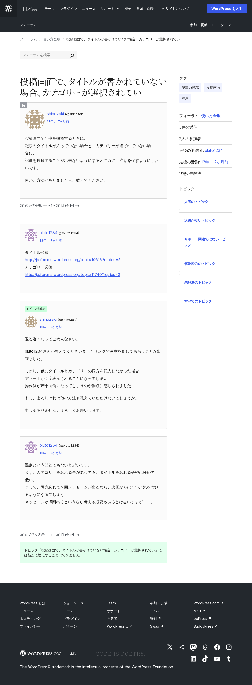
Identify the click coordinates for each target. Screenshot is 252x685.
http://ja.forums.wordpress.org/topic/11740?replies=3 (72, 274)
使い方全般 (51, 39)
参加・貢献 (158, 603)
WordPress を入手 (226, 8)
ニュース (26, 611)
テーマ (68, 611)
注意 (185, 98)
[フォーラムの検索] (72, 55)
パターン (70, 626)
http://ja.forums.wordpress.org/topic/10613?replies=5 (73, 259)
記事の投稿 (190, 87)
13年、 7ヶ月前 (58, 121)
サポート (114, 611)
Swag (156, 626)
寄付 (155, 618)
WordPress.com (208, 603)
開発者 (112, 618)
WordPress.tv (120, 626)
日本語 (71, 654)
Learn (111, 603)
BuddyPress (206, 626)
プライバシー (30, 626)
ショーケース (73, 603)
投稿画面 (213, 87)
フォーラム (28, 25)
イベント (157, 611)
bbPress (202, 618)
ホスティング (30, 618)
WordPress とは (32, 603)
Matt (199, 611)
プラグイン (71, 618)
